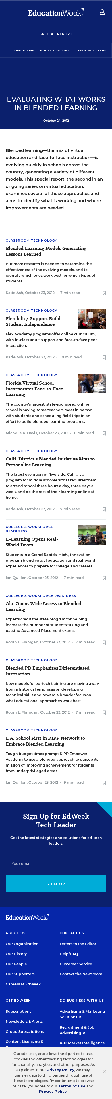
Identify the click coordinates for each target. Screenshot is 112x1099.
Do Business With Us (82, 1001)
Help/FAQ (69, 954)
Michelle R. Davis (21, 433)
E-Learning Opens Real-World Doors (32, 542)
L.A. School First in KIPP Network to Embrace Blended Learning (45, 741)
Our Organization (22, 944)
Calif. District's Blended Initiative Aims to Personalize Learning (50, 462)
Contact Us (72, 933)
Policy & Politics (55, 50)
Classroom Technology (31, 240)
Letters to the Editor (78, 944)
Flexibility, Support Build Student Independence (33, 321)
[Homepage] (56, 12)
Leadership (24, 50)
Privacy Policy (60, 1070)
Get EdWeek (18, 1001)
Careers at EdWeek (23, 984)
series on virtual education (54, 186)
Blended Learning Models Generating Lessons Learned (46, 251)
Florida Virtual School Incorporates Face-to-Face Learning (34, 388)
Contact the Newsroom (81, 974)
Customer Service (76, 964)
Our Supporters (20, 974)
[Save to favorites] (104, 293)
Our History (16, 954)
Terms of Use (72, 1086)
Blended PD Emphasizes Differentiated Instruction (48, 671)
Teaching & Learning (94, 50)
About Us (16, 933)
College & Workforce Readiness (41, 596)
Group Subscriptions (25, 1031)
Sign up (56, 884)
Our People (16, 964)
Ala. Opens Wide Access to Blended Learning (43, 606)
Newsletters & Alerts (24, 1021)
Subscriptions (18, 1011)
